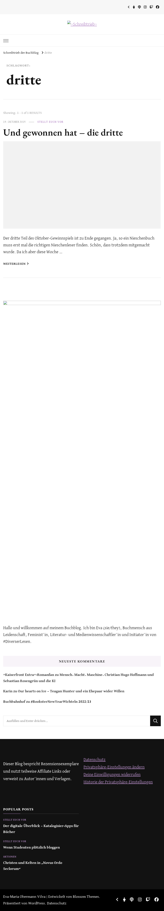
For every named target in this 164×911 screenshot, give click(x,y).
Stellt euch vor (50, 122)
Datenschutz (94, 760)
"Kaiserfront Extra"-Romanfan (28, 675)
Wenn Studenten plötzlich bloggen (31, 847)
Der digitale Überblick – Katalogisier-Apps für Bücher (41, 829)
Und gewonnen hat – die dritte (63, 132)
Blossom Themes (86, 897)
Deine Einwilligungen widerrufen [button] (112, 775)
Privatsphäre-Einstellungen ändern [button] (114, 767)
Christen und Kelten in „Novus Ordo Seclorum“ (32, 866)
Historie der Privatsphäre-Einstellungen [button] (118, 782)
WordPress (36, 903)
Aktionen (9, 857)
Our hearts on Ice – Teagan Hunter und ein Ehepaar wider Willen (71, 691)
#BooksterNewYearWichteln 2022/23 (61, 702)
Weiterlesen (14, 263)
